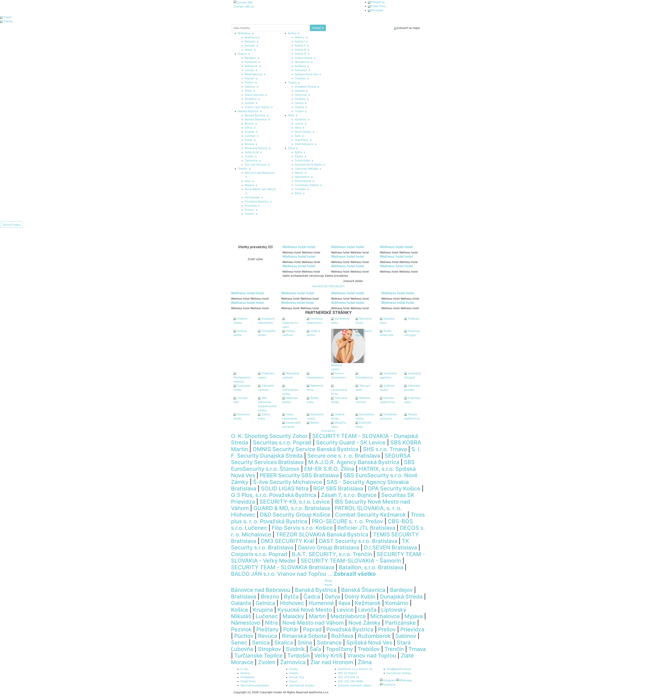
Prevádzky (328, 430)
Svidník (251, 103)
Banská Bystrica (249, 111)
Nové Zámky (304, 131)
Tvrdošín (302, 189)
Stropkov (252, 99)
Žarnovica (253, 160)
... (351, 573)
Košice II (301, 45)
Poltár (250, 140)
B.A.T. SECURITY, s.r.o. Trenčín (332, 554)
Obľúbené (377, 10)
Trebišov (302, 78)
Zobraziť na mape (408, 28)
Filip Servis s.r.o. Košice (302, 527)
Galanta (301, 90)
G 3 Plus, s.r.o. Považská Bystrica (273, 495)
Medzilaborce (255, 74)
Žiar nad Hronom (257, 164)
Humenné (252, 62)
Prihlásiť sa (378, 2)
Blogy (328, 580)
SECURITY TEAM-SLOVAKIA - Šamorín (351, 560)
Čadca (300, 156)
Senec (250, 49)
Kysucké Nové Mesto (310, 164)
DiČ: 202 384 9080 (350, 681)
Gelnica (301, 37)
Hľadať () (318, 28)
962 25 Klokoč (347, 673)
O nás (244, 669)
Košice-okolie (305, 58)
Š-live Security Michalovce (287, 482)
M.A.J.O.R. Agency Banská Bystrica (353, 462)
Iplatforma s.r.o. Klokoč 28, (355, 669)
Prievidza (252, 205)
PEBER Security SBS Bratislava (299, 475)
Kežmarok (253, 66)
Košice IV (302, 53)
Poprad (251, 78)
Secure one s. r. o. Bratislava (343, 455)
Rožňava (302, 66)
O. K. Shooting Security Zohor (269, 436)
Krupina (251, 131)
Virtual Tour (296, 677)
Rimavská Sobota (257, 148)
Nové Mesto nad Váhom (313, 622)
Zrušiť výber (255, 259)
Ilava (249, 181)
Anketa (293, 673)
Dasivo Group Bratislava (328, 547)
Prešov (244, 53)
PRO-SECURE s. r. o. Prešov (347, 521)
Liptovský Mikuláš (308, 168)
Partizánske (254, 197)
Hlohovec (302, 94)
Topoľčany (303, 140)
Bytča (300, 152)
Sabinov (251, 86)
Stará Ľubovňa (256, 94)
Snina (250, 90)
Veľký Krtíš (253, 152)
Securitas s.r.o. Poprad (282, 442)
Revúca (251, 144)
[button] (49, 505)
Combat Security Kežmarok (370, 514)
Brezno (251, 123)
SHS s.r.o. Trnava (385, 449)
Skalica (301, 107)
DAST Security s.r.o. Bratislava (358, 541)
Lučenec (252, 135)
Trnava (294, 82)
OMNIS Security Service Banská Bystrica (305, 449)
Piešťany (302, 99)
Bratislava (246, 33)
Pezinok (251, 45)
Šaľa (299, 135)
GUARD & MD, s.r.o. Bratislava (291, 508)
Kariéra (244, 673)
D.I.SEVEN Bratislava (390, 547)
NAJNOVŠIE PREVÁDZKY (328, 286)
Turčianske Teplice (308, 185)
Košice (293, 33)
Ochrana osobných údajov (355, 685)
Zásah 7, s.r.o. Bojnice (349, 495)
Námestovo (304, 177)
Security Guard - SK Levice (351, 442)
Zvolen (250, 156)
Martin (300, 172)
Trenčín (244, 168)
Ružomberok (304, 181)
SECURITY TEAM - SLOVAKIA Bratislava (282, 567)
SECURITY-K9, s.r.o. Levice (295, 501)
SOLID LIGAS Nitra (285, 488)
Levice (300, 123)
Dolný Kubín (304, 160)
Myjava (251, 185)
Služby (293, 669)
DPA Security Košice (394, 488)
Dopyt (293, 681)
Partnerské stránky (399, 673)
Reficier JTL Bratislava (366, 527)
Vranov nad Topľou (259, 107)
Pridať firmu (378, 6)
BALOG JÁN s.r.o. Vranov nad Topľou (278, 573)
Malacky (252, 41)
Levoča (251, 70)
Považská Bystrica (258, 201)
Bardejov (252, 58)
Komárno (302, 119)
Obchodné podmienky (254, 685)
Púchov (251, 209)
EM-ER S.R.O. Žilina (329, 468)
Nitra (292, 115)
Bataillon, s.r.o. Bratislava (371, 567)
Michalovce (304, 62)
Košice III (302, 49)
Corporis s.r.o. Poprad (259, 554)
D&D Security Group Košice (295, 514)
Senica (300, 103)
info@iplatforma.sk (399, 669)
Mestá (328, 584)
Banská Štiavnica (257, 119)
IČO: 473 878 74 (348, 677)
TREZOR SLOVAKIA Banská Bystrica (322, 534)
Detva (250, 127)
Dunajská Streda (307, 86)
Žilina (293, 148)
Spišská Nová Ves (308, 74)
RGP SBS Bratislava (338, 488)
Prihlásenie (247, 677)
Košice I (301, 41)
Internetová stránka (301, 685)
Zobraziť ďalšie (353, 281)
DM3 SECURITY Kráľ (287, 541)
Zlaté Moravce (306, 144)
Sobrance (302, 70)
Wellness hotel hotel (298, 247)
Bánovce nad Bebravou (260, 590)
